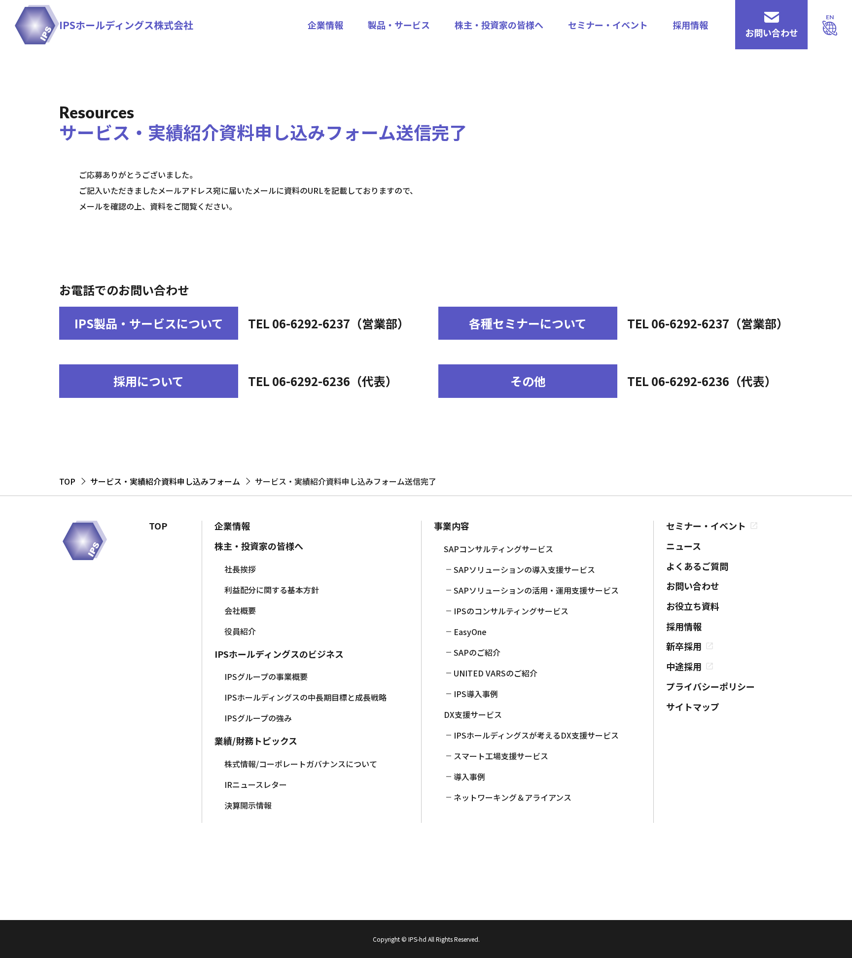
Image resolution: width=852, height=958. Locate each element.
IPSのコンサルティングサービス (511, 611)
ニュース (683, 546)
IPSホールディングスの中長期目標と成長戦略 (305, 697)
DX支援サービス (473, 714)
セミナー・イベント (608, 24)
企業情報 (325, 24)
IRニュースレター (255, 784)
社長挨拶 (240, 569)
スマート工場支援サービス (501, 756)
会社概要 (240, 610)
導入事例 (469, 776)
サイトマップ (692, 707)
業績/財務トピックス (255, 741)
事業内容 (451, 526)
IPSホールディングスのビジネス (279, 654)
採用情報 (690, 24)
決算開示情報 (248, 805)
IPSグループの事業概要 (266, 676)
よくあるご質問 (697, 566)
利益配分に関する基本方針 (271, 590)
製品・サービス (399, 24)
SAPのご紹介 (477, 652)
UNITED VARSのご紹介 (495, 673)
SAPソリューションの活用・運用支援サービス (536, 590)
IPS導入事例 (476, 694)
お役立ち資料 (692, 606)
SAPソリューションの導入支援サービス (524, 569)
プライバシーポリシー (710, 686)
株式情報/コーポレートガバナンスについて (300, 764)
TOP (158, 526)
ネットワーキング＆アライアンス (512, 797)
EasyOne (470, 632)
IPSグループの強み (258, 718)
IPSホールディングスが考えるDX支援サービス (536, 735)
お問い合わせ (692, 586)
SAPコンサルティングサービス (498, 549)
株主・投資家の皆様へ (499, 24)
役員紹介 (240, 631)
